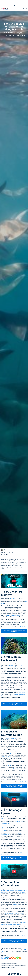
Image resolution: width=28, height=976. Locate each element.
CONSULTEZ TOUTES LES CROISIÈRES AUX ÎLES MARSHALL (14, 704)
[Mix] (15, 958)
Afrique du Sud (21, 892)
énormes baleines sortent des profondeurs (14, 913)
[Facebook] (2, 958)
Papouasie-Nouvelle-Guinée (10, 738)
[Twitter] (5, 958)
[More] (20, 958)
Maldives (3, 600)
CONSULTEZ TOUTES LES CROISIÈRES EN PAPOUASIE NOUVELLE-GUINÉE (14, 785)
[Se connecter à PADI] (26, 9)
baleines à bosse (19, 821)
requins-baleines (5, 823)
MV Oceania (23, 782)
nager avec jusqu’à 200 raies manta (13, 615)
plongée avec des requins (12, 768)
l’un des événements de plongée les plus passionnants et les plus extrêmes (14, 890)
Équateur (3, 830)
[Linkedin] (7, 958)
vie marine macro (6, 756)
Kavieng (9, 765)
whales (12, 967)
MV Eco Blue (23, 626)
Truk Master (22, 692)
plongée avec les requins (20, 965)
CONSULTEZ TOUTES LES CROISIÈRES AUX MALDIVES (14, 630)
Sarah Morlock (8, 550)
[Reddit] (12, 958)
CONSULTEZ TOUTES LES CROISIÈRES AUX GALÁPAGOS (14, 858)
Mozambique (15, 904)
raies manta (12, 598)
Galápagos (3, 827)
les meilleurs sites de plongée (7, 965)
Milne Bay (12, 753)
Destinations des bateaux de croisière (9, 963)
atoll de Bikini (10, 665)
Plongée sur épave (5, 967)
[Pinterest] (10, 958)
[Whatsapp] (17, 958)
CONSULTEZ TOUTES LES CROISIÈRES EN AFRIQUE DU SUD (14, 941)
